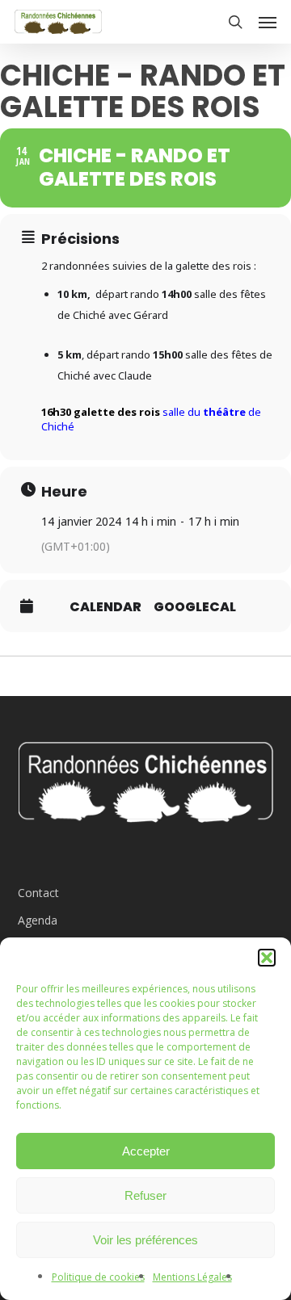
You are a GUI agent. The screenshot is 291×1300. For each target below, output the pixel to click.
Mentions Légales (192, 1277)
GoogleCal (195, 607)
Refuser (145, 1195)
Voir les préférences (145, 1240)
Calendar (105, 607)
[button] (267, 958)
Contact (38, 892)
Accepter (146, 1151)
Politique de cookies (98, 1277)
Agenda (37, 920)
